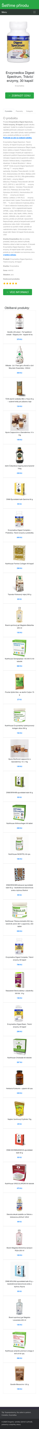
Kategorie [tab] (29, 111)
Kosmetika (13, 1415)
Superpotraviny (10, 1412)
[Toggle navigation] (34, 12)
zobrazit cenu (21, 95)
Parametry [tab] (19, 111)
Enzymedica (19, 86)
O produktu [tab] (8, 111)
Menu (4, 12)
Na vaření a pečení (24, 1412)
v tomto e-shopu (9, 255)
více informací (19, 292)
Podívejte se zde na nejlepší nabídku (17, 138)
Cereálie (5, 1415)
